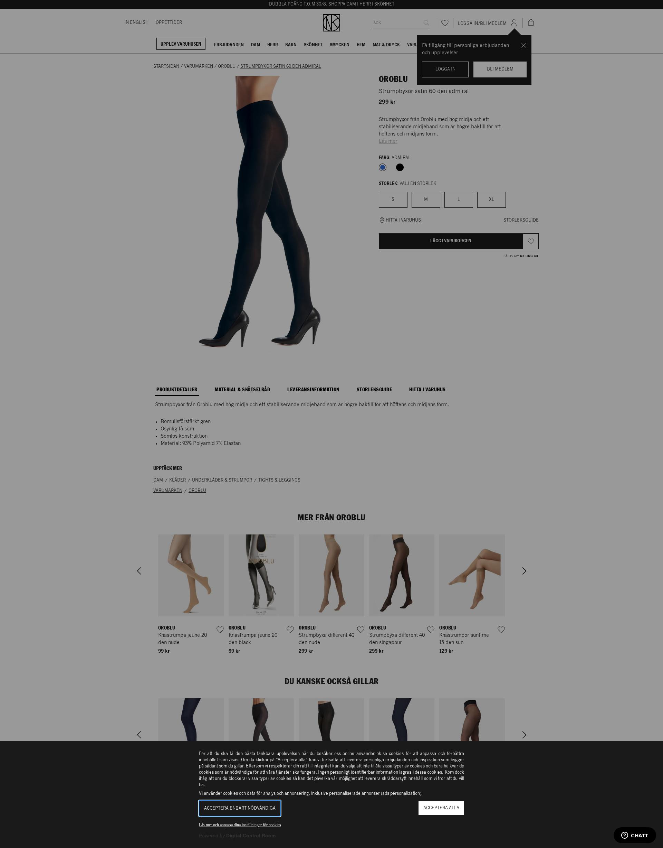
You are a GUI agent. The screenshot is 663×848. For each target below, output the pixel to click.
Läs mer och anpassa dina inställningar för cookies (240, 824)
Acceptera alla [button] (441, 808)
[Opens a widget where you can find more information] (635, 836)
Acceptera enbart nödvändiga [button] (240, 808)
